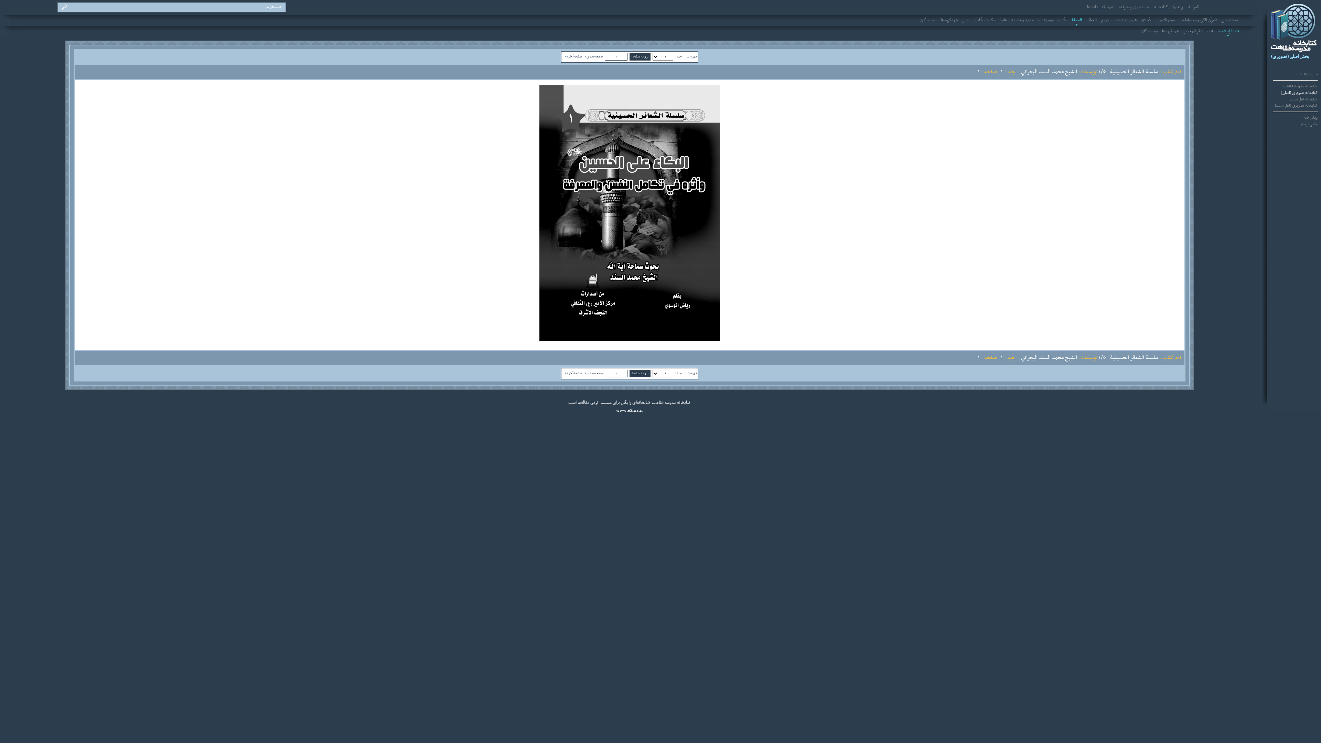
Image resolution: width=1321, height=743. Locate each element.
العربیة (1193, 7)
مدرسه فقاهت (1307, 74)
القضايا (1077, 20)
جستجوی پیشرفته (1134, 7)
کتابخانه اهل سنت (1304, 99)
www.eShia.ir (629, 410)
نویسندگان (928, 20)
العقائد (1091, 20)
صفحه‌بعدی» (594, 56)
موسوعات (1046, 20)
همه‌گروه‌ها (949, 20)
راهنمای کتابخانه (1168, 7)
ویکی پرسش (1309, 124)
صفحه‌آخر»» (573, 56)
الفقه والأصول (1167, 20)
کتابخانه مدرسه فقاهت (1300, 86)
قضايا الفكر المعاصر (1198, 31)
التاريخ (1106, 20)
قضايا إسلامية (1228, 31)
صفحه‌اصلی (1230, 20)
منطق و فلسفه (1022, 20)
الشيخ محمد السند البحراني (1049, 71)
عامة (1003, 20)
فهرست (692, 56)
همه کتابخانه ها (1100, 7)
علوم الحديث (1126, 20)
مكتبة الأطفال (984, 20)
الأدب (1062, 20)
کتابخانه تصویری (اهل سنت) (1296, 105)
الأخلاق (1146, 20)
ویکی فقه (1310, 117)
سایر (966, 20)
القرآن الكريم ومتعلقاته (1199, 20)
